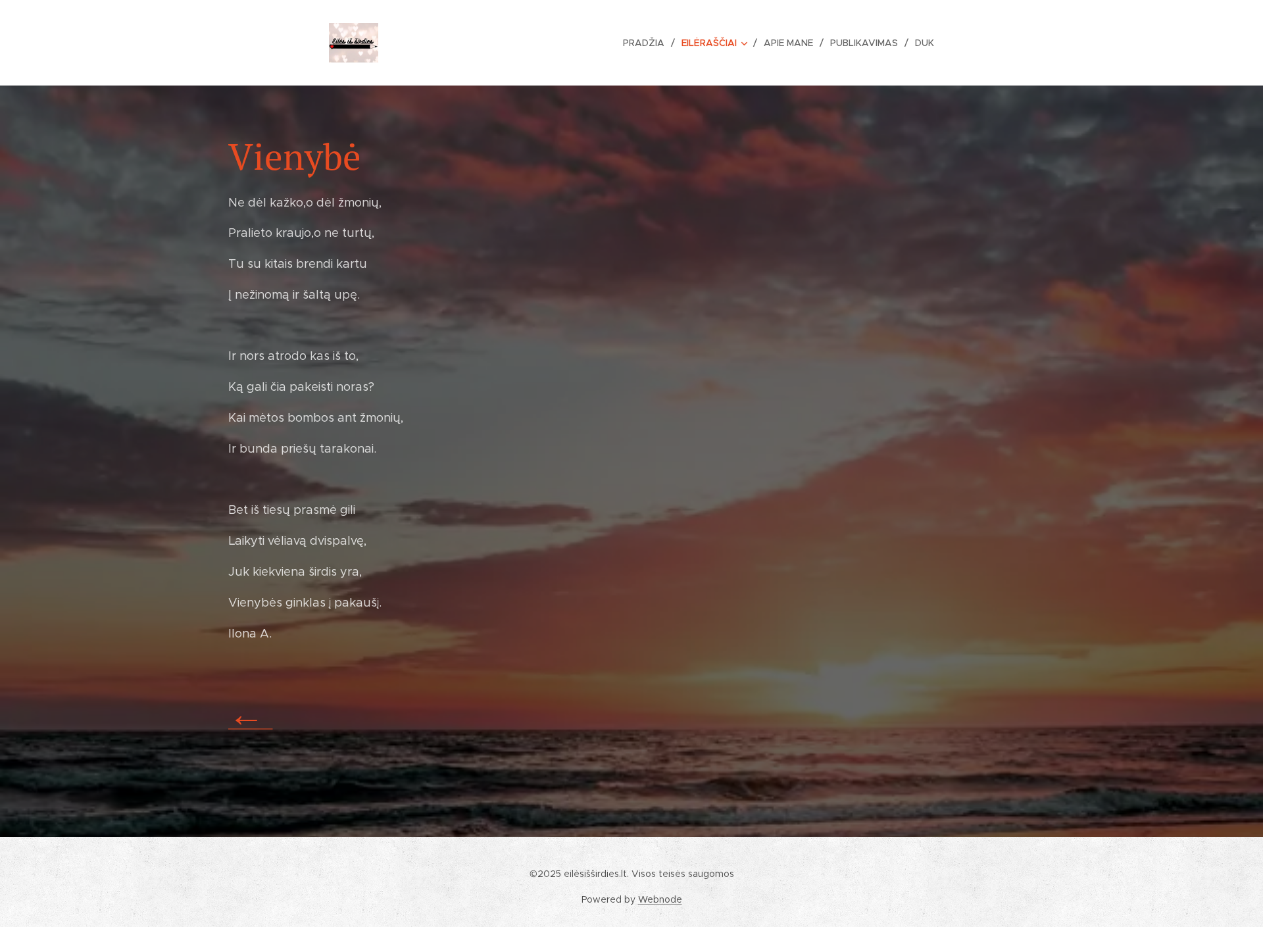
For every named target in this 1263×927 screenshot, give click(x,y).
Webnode (660, 899)
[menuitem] (647, 42)
